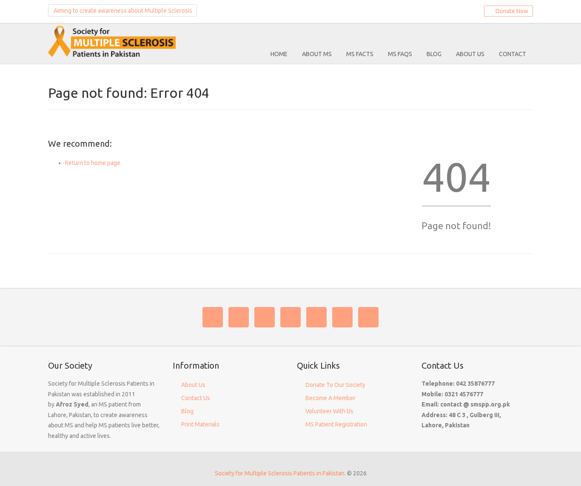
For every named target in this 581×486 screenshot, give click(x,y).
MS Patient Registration (336, 424)
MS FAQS (400, 54)
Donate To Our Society (335, 384)
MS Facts (359, 54)
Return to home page (92, 162)
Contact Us (195, 398)
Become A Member (330, 398)
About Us (470, 54)
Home (279, 54)
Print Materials (200, 424)
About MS (317, 54)
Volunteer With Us (329, 411)
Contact (512, 54)
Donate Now (510, 11)
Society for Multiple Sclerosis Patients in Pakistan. (280, 473)
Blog (434, 54)
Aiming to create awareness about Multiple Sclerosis (122, 10)
